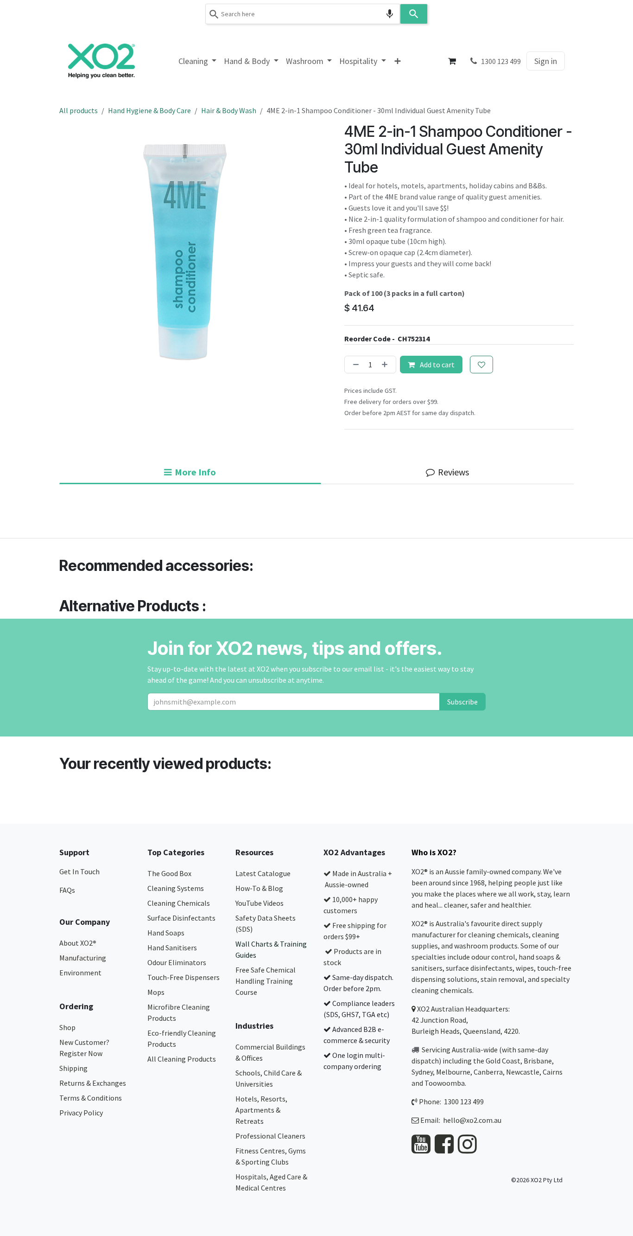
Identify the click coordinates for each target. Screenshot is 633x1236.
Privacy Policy (81, 1112)
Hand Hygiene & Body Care (149, 110)
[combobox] (302, 14)
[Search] (414, 14)
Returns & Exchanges (93, 1083)
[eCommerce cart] (452, 61)
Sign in (545, 61)
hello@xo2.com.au (472, 1120)
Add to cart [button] (436, 364)
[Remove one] (354, 364)
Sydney (422, 1071)
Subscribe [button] (462, 701)
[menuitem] (198, 61)
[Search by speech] (390, 14)
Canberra (488, 1071)
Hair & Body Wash (228, 110)
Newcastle (522, 1071)
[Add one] (386, 364)
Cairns (553, 1071)
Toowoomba (444, 1083)
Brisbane (538, 1060)
